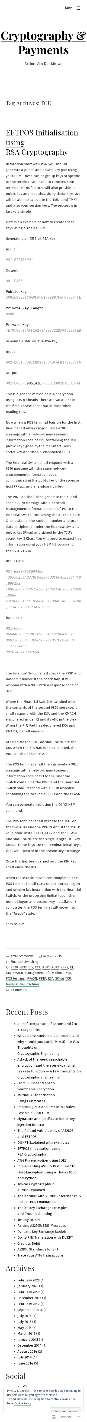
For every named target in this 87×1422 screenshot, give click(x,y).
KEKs (64, 967)
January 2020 (27, 1286)
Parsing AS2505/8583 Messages (41, 1225)
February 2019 (28, 1292)
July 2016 (24, 1316)
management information (43, 973)
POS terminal (16, 979)
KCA (38, 967)
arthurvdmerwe (22, 956)
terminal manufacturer (22, 984)
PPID (42, 979)
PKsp (67, 973)
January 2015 (27, 1340)
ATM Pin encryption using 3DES (42, 1160)
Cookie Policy (22, 1403)
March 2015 (26, 1333)
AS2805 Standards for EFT (37, 1249)
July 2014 (24, 1357)
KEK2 (55, 967)
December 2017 (29, 1298)
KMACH (18, 973)
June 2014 (25, 1363)
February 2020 (28, 1280)
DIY (30, 967)
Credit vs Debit (28, 1243)
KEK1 (46, 967)
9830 (23, 967)
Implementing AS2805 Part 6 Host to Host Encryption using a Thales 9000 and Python (46, 1172)
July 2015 (24, 1322)
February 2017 (28, 1304)
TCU (68, 979)
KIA (8, 973)
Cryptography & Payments (43, 42)
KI (71, 967)
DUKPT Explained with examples (43, 1142)
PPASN (32, 979)
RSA (51, 979)
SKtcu (59, 979)
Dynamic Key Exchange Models (42, 1232)
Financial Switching (24, 962)
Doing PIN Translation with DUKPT (45, 1237)
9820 (14, 967)
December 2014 (29, 1345)
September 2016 (30, 1310)
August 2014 (27, 1351)
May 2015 (24, 1328)
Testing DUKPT (29, 1220)
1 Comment (19, 990)
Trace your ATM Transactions (40, 1255)
